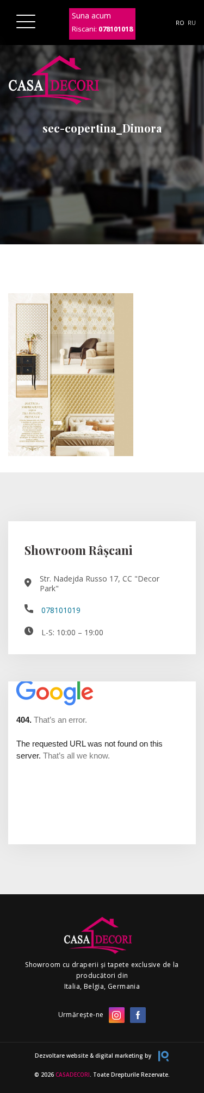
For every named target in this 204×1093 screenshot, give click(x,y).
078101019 (61, 610)
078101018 (115, 29)
